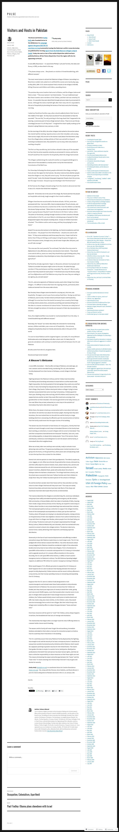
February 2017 (90, 572)
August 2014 (90, 631)
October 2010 (90, 721)
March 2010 (90, 734)
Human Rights (18, 52)
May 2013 (89, 660)
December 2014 (91, 623)
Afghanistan (15, 48)
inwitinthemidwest (94, 407)
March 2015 (90, 617)
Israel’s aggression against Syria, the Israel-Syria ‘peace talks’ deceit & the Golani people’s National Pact (99, 370)
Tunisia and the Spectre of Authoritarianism (98, 171)
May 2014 (89, 637)
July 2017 (89, 563)
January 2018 (90, 553)
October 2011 (90, 697)
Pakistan (9, 54)
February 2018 (90, 551)
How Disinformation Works (94, 182)
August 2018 (90, 539)
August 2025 (90, 502)
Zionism (105, 486)
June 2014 (89, 635)
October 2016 (90, 580)
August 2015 (90, 607)
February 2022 (90, 514)
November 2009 (91, 742)
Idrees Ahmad (10, 43)
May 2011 (89, 707)
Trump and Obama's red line (94, 312)
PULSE (87, 82)
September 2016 (91, 582)
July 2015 (89, 609)
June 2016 (89, 588)
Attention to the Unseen (93, 196)
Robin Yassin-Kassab (94, 41)
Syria (94, 479)
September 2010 (91, 722)
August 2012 (90, 678)
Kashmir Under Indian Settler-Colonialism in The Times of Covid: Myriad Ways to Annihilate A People (99, 174)
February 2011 (90, 713)
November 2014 (91, 625)
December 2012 (91, 670)
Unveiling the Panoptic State (94, 139)
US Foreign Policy (99, 483)
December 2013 (91, 646)
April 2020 (89, 520)
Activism (9, 48)
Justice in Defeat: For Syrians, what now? (97, 296)
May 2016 (89, 590)
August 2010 (90, 724)
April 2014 (89, 639)
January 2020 (90, 522)
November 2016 (91, 578)
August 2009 (90, 748)
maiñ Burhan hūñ (91, 159)
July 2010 (89, 726)
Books (108, 458)
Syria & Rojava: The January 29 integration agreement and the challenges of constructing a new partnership (99, 335)
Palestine (91, 475)
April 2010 (89, 732)
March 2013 (90, 664)
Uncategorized (104, 480)
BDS (105, 458)
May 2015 (89, 613)
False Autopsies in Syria (93, 300)
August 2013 (90, 654)
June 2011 (89, 705)
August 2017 (90, 561)
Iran (100, 464)
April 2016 (89, 592)
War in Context (92, 192)
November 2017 (91, 555)
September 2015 (91, 606)
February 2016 (90, 596)
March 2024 (90, 506)
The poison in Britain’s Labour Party (96, 198)
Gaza (96, 461)
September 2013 (91, 652)
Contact (89, 43)
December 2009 (91, 740)
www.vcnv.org (33, 670)
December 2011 (91, 693)
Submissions (90, 45)
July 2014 (89, 633)
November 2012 (91, 672)
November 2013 (91, 648)
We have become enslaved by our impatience (98, 200)
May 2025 (89, 504)
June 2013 (89, 658)
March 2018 (90, 549)
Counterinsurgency (12, 50)
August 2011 (90, 701)
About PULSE (90, 35)
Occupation (91, 472)
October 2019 (90, 526)
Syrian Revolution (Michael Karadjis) (96, 325)
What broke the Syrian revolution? (95, 310)
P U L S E (11, 14)
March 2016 (90, 594)
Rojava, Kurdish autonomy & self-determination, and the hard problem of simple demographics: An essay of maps (99, 351)
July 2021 (89, 516)
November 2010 (91, 719)
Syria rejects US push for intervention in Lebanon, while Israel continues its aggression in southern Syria (99, 341)
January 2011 (90, 715)
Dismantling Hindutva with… (102, 422)
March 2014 (90, 641)
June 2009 (89, 752)
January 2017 (90, 574)
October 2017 (90, 557)
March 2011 (90, 711)
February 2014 (90, 643)
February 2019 (90, 533)
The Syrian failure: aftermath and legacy (97, 304)
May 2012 (89, 683)
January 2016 (90, 598)
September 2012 (91, 676)
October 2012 (90, 674)
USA (88, 483)
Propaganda (101, 476)
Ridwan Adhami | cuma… (96, 431)
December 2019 (91, 524)
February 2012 (90, 689)
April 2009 (89, 756)
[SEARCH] (110, 99)
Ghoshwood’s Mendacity (103, 403)
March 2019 (90, 531)
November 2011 (91, 695)
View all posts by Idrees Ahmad (54, 731)
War (14, 56)
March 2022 (90, 512)
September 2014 (91, 629)
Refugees (14, 54)
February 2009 (90, 760)
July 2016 (89, 586)
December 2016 (91, 576)
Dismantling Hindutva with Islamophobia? (97, 165)
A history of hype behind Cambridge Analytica (98, 201)
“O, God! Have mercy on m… (103, 413)
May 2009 (89, 754)
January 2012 (90, 691)
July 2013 (89, 656)
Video (109, 483)
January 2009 (90, 761)
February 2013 (90, 666)
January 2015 (90, 621)
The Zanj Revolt (99, 441)
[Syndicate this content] (86, 192)
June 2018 (89, 543)
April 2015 (89, 615)
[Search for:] (97, 100)
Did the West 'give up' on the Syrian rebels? (97, 314)
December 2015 (91, 600)
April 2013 (89, 662)
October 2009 (90, 744)
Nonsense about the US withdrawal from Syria (98, 302)
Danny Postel (92, 39)
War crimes (98, 486)
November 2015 (91, 602)
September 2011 (91, 699)
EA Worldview (92, 232)
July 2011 (89, 703)
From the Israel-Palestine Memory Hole (96, 155)
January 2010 (90, 738)
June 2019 (89, 529)
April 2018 (89, 547)
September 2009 (91, 746)
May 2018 (89, 545)
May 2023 (89, 510)
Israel (89, 468)
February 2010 (90, 736)
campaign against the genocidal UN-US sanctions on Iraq (38, 45)
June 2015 (89, 611)
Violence (88, 486)
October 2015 (90, 604)
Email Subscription (92, 110)
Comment (74, 770)
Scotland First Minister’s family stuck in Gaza (98, 157)
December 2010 (91, 717)
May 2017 (89, 567)
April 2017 (89, 568)
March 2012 (90, 687)
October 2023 (90, 508)
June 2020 (89, 518)
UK (98, 480)
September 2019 (91, 528)
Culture (87, 461)
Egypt (91, 461)
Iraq (103, 464)
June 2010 (89, 728)
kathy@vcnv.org (42, 667)
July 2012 (89, 680)
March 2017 (90, 570)
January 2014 (90, 644)
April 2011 (89, 709)
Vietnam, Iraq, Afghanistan (94, 298)
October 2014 (90, 627)
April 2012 (89, 685)
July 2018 (89, 541)
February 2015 (90, 619)
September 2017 (91, 559)
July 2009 (89, 750)
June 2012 (89, 682)
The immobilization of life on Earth (96, 223)
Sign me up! (90, 123)
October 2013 (90, 650)
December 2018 (91, 535)
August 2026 (90, 500)
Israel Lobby (98, 468)
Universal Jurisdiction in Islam (94, 145)
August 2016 (90, 584)
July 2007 (89, 763)
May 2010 (89, 730)
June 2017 (89, 565)
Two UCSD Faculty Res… (96, 445)
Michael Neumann (93, 289)
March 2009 (90, 758)
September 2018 (91, 537)
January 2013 (90, 668)
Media (105, 468)
